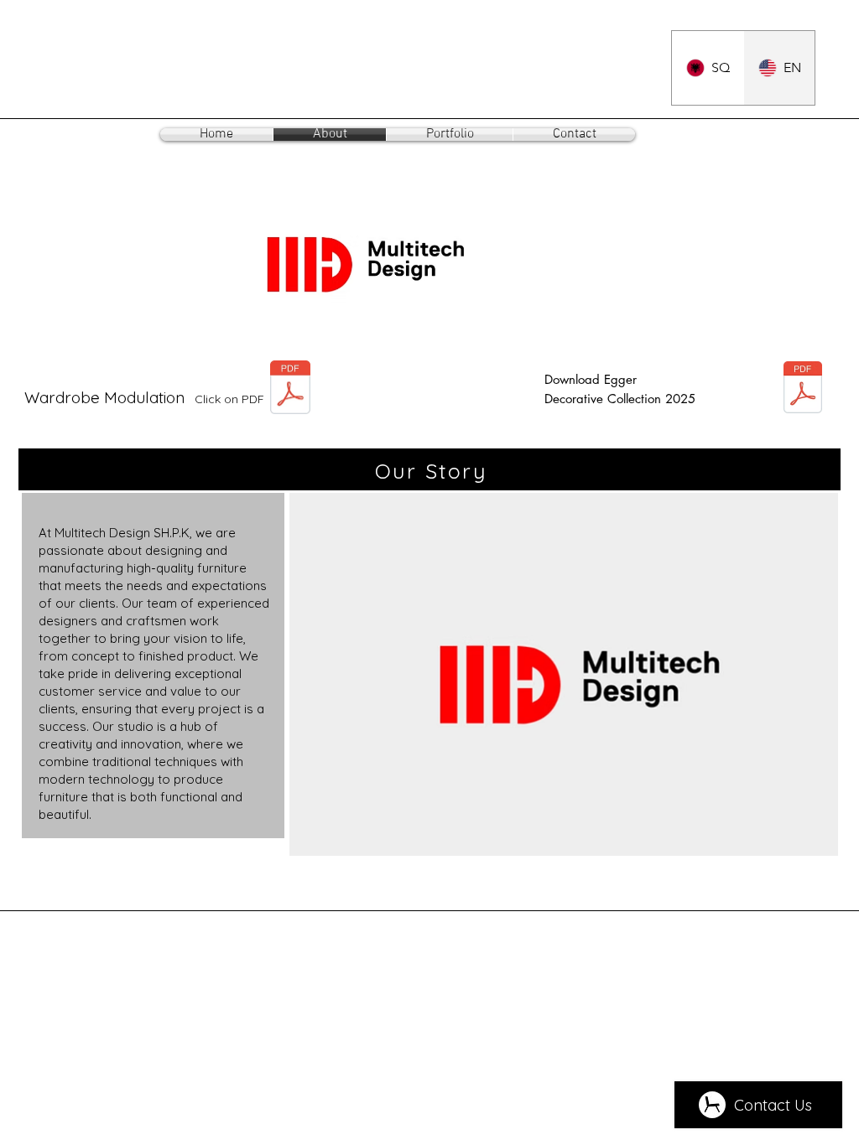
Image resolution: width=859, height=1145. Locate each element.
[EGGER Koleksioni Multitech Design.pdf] (802, 389)
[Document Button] (290, 389)
